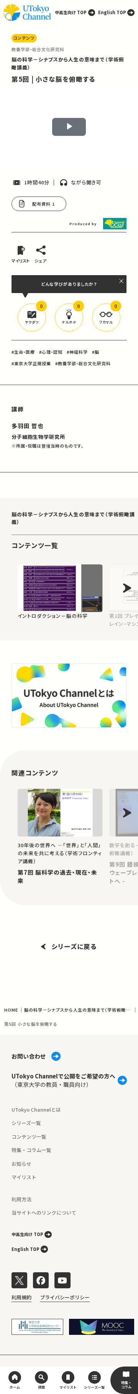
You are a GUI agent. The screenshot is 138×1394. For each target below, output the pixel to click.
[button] (32, 317)
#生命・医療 (23, 352)
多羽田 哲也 (28, 426)
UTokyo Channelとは (36, 1109)
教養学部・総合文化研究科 (38, 49)
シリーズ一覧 (26, 1122)
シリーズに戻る (74, 946)
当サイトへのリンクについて (44, 1212)
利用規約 (21, 1297)
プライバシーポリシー (65, 1297)
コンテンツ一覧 (29, 1136)
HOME (11, 1010)
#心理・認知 (50, 352)
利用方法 (21, 1199)
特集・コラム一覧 (31, 1150)
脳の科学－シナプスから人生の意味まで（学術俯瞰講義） (73, 518)
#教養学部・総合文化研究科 (83, 363)
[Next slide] (127, 588)
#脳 (95, 352)
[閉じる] (121, 281)
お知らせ (21, 1163)
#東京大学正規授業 (31, 363)
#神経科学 (77, 352)
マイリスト (24, 1177)
